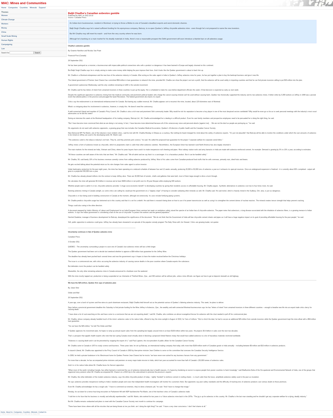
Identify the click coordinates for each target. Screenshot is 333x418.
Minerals (33, 8)
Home (3, 8)
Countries (24, 8)
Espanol (42, 8)
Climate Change (8, 19)
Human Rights (7, 40)
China (3, 32)
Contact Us (42, 412)
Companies (13, 8)
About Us (9, 412)
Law (3, 48)
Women (4, 15)
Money (4, 28)
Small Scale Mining (9, 36)
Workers (4, 24)
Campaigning (6, 44)
